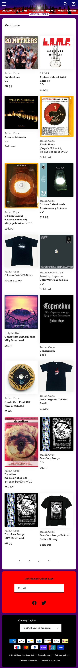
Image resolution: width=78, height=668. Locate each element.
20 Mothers (12, 77)
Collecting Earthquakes (20, 336)
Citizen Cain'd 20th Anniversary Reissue (53, 206)
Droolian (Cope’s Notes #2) (16, 476)
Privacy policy (62, 655)
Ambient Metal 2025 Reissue (53, 78)
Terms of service (29, 660)
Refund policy (44, 655)
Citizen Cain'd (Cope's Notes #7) (16, 217)
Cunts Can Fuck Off (17, 402)
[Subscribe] (60, 588)
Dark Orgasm (53, 399)
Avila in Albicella (15, 137)
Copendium (47, 350)
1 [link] (19, 560)
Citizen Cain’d (19, 275)
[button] (4, 4)
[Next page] (59, 561)
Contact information (51, 660)
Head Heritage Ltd (25, 655)
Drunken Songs (50, 458)
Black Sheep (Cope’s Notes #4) (51, 146)
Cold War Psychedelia (54, 279)
